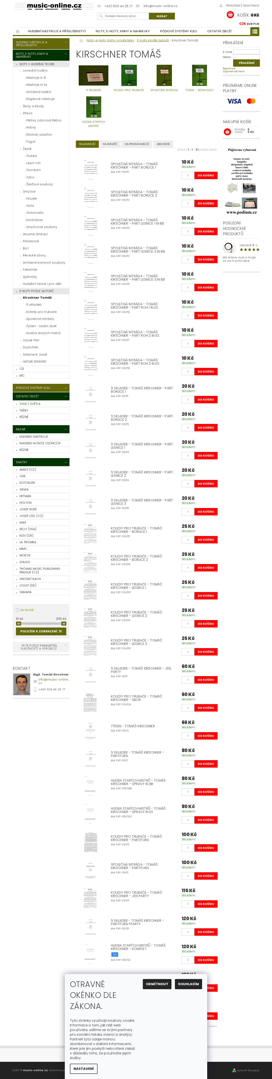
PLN (256, 24)
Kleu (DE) (27, 535)
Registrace (251, 5)
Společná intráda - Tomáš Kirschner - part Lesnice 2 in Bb (138, 249)
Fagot (31, 141)
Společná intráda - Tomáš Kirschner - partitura (134, 866)
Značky (21, 462)
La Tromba (28, 542)
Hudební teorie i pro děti (42, 284)
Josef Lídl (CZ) (31, 516)
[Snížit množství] (184, 173)
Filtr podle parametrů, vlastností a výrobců (39, 647)
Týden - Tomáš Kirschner (133, 726)
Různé (24, 417)
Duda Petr (30, 347)
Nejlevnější (87, 144)
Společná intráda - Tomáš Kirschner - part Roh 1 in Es (134, 305)
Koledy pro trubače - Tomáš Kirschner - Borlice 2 (136, 558)
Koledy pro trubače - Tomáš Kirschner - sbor (136, 698)
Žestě (27, 149)
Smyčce (29, 191)
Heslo (227, 57)
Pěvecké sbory (34, 255)
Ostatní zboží (219, 31)
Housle (31, 198)
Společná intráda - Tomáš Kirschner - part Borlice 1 (134, 165)
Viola (30, 206)
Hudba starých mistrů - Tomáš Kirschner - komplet (138, 947)
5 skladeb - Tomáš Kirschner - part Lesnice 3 (142, 502)
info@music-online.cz (53, 681)
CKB (23, 476)
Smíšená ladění (38, 92)
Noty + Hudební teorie (37, 64)
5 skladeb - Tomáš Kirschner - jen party (141, 670)
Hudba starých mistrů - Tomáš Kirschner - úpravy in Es (138, 810)
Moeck (25, 555)
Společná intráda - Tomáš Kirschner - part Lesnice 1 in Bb (137, 221)
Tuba (30, 177)
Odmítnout (157, 984)
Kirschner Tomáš (37, 297)
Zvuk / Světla (30, 404)
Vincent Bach (30, 579)
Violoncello (35, 213)
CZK (242, 23)
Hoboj (31, 127)
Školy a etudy (33, 106)
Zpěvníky (30, 277)
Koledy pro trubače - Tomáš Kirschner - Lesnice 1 (136, 586)
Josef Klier (28, 509)
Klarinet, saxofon (39, 134)
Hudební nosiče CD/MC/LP (40, 443)
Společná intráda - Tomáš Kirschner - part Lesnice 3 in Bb (138, 277)
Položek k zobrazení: (41, 631)
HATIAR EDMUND (34, 361)
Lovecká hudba (35, 70)
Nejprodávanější (137, 144)
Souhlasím (188, 984)
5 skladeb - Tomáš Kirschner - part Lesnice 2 (142, 474)
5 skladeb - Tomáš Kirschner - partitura (137, 754)
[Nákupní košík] (227, 132)
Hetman (25, 496)
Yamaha (26, 592)
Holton (26, 503)
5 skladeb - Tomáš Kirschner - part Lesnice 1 (142, 446)
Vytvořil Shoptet (248, 1070)
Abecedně (163, 144)
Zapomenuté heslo (234, 71)
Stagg (25, 562)
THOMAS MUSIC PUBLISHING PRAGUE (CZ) (40, 571)
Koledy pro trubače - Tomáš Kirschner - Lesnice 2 (136, 614)
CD (22, 369)
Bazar (21, 429)
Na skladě (27, 610)
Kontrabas (34, 220)
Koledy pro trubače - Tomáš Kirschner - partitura (136, 838)
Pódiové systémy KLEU (178, 31)
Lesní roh (33, 163)
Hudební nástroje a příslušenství (57, 31)
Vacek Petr (31, 340)
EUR (250, 24)
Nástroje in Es (36, 85)
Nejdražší (110, 144)
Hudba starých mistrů (43, 333)
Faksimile (30, 269)
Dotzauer (27, 483)
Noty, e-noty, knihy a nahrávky (123, 31)
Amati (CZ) (28, 469)
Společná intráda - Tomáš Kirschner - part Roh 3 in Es (135, 362)
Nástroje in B (36, 78)
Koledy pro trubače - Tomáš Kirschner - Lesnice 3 (136, 642)
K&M (23, 522)
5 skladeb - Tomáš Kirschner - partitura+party (137, 922)
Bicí (26, 248)
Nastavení (84, 1068)
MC (22, 375)
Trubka (31, 156)
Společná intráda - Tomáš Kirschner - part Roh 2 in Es (135, 334)
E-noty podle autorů (37, 291)
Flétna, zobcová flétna (43, 120)
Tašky (24, 410)
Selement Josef (35, 354)
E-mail (227, 52)
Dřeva (28, 113)
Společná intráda (40, 319)
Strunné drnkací (35, 234)
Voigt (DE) (28, 585)
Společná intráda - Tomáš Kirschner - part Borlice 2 (134, 193)
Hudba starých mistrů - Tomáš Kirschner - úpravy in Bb (138, 782)
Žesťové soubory (39, 184)
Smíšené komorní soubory (44, 262)
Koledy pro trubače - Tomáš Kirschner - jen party (136, 894)
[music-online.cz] (54, 6)
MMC (23, 549)
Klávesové (31, 241)
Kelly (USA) (28, 529)
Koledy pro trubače (41, 312)
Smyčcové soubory (41, 227)
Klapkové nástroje (40, 99)
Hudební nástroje (34, 437)
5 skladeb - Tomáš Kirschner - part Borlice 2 (142, 418)
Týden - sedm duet (41, 326)
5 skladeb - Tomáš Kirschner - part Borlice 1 (142, 390)
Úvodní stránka (18, 31)
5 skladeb (34, 304)
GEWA (24, 489)
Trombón (33, 170)
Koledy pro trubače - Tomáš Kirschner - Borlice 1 (136, 530)
